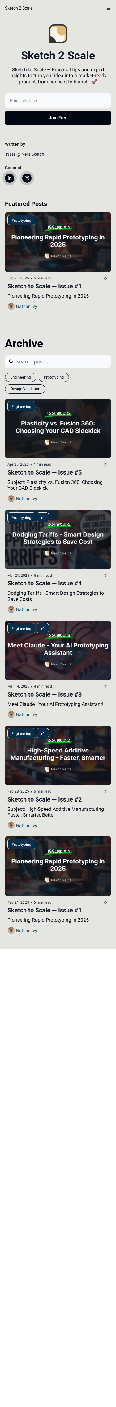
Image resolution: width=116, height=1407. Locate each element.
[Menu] (108, 8)
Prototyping (54, 377)
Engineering (20, 377)
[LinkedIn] (9, 178)
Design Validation (25, 389)
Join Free (58, 117)
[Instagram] (27, 178)
